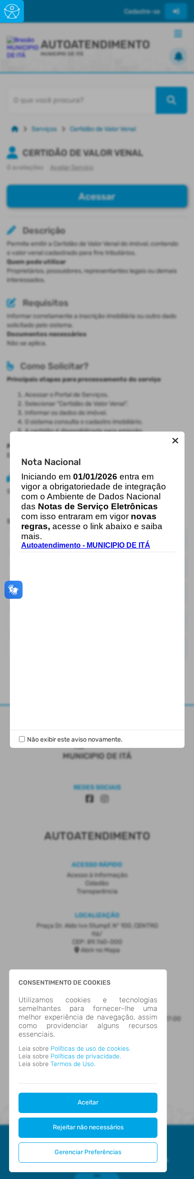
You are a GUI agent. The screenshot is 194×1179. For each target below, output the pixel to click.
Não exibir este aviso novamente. (75, 739)
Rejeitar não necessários (88, 1127)
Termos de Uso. (73, 1064)
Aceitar (88, 1102)
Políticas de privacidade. (86, 1056)
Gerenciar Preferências (88, 1152)
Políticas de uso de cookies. (90, 1048)
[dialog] (88, 1070)
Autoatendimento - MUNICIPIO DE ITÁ (85, 545)
